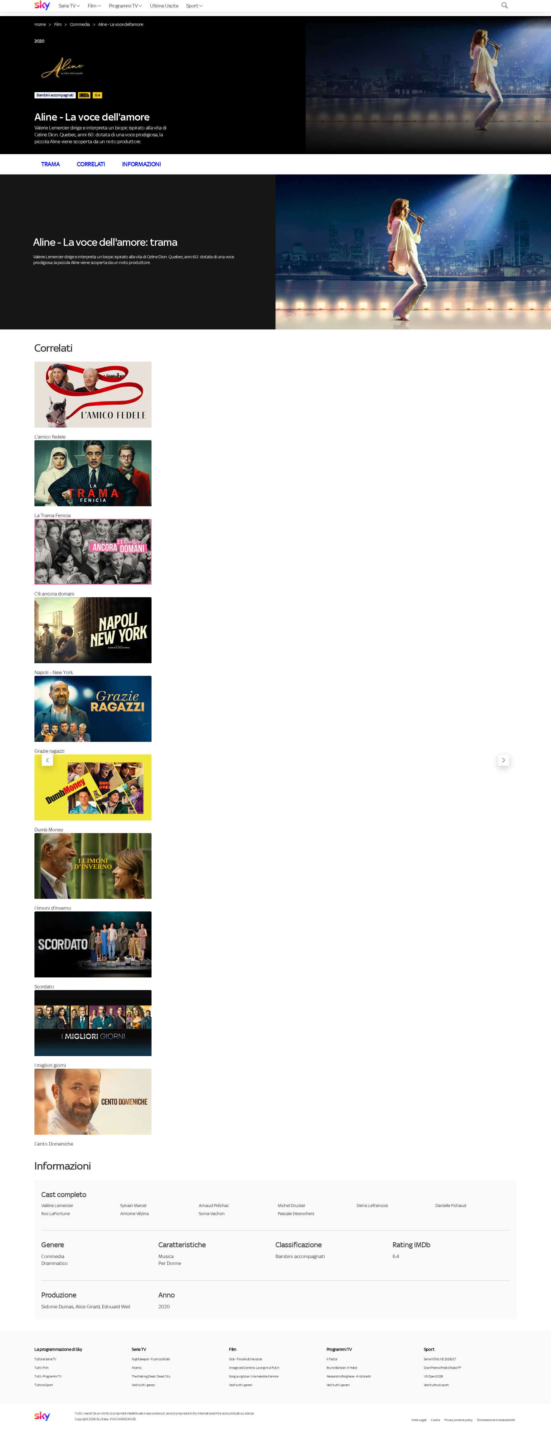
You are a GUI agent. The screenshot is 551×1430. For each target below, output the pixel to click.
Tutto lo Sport (43, 1385)
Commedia (80, 24)
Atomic (136, 1368)
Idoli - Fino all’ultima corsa (245, 1359)
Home (40, 24)
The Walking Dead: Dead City (151, 1376)
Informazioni (141, 164)
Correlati (91, 164)
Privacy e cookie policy (458, 1420)
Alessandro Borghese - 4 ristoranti (349, 1376)
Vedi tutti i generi (143, 1385)
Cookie (435, 1420)
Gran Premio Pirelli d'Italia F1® (442, 1368)
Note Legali (419, 1420)
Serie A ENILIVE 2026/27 (440, 1359)
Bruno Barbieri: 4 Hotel (342, 1368)
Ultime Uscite (164, 6)
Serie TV (67, 6)
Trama (50, 164)
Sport (192, 6)
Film (92, 6)
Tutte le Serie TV (45, 1359)
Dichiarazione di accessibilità (496, 1420)
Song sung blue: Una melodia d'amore (253, 1376)
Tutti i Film (41, 1368)
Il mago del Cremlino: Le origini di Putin (254, 1368)
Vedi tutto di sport (436, 1385)
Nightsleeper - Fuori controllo (151, 1359)
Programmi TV (124, 6)
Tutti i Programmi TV (48, 1376)
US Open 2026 (433, 1376)
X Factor (332, 1359)
